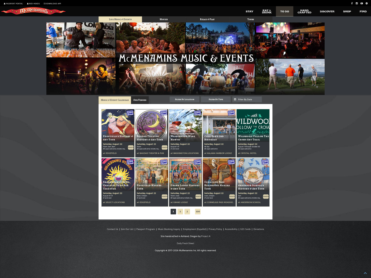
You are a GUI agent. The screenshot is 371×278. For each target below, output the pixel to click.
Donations (258, 229)
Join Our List (127, 229)
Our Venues (139, 100)
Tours (250, 19)
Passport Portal (14, 3)
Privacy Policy (215, 229)
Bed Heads (34, 3)
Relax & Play (207, 19)
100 (198, 211)
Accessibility (231, 229)
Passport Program (145, 229)
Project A (205, 236)
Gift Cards (245, 229)
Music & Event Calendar (115, 100)
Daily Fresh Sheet (185, 243)
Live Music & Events (120, 19)
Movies (164, 19)
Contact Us (112, 229)
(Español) (201, 229)
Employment (189, 229)
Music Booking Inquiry (169, 229)
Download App (53, 3)
